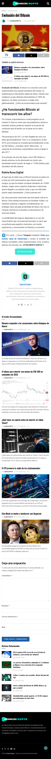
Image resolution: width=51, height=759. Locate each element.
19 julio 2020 (18, 670)
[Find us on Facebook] (2, 749)
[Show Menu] (3, 3)
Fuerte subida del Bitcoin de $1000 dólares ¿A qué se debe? (29, 686)
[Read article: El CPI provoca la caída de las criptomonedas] (25, 486)
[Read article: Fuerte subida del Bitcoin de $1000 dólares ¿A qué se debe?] (6, 687)
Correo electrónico (10, 616)
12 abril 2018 (18, 691)
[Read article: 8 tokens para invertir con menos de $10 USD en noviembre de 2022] (7, 79)
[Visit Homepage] (25, 3)
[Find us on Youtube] (11, 749)
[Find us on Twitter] (5, 749)
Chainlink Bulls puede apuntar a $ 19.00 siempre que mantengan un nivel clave (30, 697)
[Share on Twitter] (31, 55)
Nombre (6, 606)
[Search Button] (48, 3)
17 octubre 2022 (20, 426)
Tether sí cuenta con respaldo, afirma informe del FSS (31, 676)
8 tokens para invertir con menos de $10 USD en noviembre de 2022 (31, 77)
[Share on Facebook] (19, 55)
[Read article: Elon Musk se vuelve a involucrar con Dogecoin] (25, 531)
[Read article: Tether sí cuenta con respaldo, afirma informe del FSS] (6, 677)
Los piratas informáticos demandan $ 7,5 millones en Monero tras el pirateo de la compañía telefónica (31, 664)
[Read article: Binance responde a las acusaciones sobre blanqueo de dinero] (7, 70)
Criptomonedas (13, 11)
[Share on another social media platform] (43, 55)
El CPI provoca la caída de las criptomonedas (21, 468)
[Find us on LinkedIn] (14, 749)
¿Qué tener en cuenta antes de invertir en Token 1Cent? (22, 421)
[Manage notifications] (46, 748)
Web (3, 627)
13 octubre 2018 (29, 21)
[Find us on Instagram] (8, 749)
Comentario (7, 575)
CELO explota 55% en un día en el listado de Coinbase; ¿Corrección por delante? (29, 653)
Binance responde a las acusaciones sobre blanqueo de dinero (29, 68)
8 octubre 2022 (20, 517)
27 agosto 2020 (19, 657)
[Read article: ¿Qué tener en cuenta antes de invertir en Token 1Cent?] (25, 441)
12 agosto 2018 (19, 680)
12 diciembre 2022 (21, 72)
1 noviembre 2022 (21, 81)
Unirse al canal (26, 251)
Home (4, 11)
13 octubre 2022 (20, 472)
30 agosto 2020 (19, 701)
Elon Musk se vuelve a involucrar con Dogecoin (21, 513)
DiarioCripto (15, 21)
